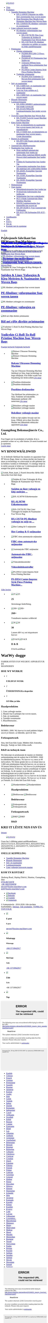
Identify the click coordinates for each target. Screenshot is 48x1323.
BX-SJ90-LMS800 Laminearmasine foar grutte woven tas (31, 105)
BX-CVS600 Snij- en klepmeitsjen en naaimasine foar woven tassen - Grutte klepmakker (31, 134)
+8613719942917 (13, 948)
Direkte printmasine (24, 51)
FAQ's (8, 221)
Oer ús (9, 224)
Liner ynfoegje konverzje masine (24, 28)
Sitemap (16, 907)
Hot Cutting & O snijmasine (26, 531)
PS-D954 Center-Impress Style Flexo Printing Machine (34, 71)
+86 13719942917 (13, 968)
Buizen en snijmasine (19, 139)
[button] (8, 347)
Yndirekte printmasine (25, 74)
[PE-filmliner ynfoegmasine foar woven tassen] (20, 256)
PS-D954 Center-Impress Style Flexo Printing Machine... (24, 582)
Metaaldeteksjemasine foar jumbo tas (31, 189)
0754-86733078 (7, 882)
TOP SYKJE (6, 909)
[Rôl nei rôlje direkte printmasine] (15, 261)
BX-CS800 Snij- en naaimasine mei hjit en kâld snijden (30, 87)
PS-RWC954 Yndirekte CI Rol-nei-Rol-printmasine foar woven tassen (33, 78)
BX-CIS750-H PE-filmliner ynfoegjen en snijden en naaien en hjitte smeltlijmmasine (34, 44)
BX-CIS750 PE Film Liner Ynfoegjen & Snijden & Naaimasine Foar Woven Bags (34, 37)
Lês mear (37, 378)
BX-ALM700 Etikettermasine (19, 503)
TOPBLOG (38, 907)
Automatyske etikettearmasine (23, 146)
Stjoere (4, 833)
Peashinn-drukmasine (22, 389)
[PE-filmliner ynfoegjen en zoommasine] (18, 258)
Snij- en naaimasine (19, 83)
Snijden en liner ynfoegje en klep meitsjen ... (25, 490)
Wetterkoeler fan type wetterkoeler (30, 196)
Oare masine (16, 187)
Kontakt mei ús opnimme (16, 226)
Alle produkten (26, 907)
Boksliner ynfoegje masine (25, 412)
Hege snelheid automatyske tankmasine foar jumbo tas (27, 151)
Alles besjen (6, 590)
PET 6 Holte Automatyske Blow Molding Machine (29, 199)
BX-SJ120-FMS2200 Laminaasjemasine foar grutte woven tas (31, 111)
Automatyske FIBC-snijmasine (22, 555)
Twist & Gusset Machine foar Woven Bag (28, 116)
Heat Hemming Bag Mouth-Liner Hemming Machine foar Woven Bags (31, 20)
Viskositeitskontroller (22, 567)
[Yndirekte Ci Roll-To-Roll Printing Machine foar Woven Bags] (24, 265)
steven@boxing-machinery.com (13, 886)
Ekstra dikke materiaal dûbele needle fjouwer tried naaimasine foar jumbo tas (31, 157)
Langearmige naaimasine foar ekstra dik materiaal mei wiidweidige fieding (31, 167)
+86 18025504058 (8, 884)
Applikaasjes (11, 217)
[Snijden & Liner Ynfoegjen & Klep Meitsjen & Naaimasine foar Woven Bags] (24, 254)
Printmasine (16, 49)
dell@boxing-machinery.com (12, 889)
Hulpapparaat (16, 185)
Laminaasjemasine (18, 102)
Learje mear (6, 446)
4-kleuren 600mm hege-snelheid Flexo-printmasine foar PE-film (34, 65)
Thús (8, 7)
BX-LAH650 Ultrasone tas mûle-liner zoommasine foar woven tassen (31, 15)
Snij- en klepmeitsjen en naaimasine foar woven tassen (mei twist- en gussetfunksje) (30, 127)
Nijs (7, 219)
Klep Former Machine (20, 123)
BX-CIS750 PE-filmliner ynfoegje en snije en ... (24, 520)
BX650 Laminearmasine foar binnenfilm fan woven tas (28, 204)
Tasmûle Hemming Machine (22, 12)
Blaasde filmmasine (19, 99)
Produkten (10, 10)
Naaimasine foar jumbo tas (22, 148)
